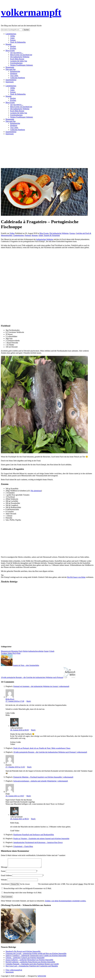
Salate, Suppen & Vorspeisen (49, 235)
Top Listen (14, 76)
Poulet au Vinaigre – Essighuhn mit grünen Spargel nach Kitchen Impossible (41, 839)
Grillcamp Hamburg (17, 78)
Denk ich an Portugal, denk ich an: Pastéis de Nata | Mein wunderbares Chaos (41, 748)
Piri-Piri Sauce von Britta (76, 577)
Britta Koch (10, 699)
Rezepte (8, 44)
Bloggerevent (6, 651)
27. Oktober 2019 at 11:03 (15, 767)
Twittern (4, 653)
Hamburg (13, 73)
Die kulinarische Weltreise (19, 57)
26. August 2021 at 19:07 (15, 796)
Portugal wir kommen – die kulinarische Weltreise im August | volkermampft (41, 686)
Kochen (13, 48)
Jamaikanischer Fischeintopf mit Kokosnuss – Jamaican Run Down (38, 842)
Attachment (5, 884)
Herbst (25, 651)
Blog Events (10, 50)
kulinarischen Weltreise (44, 239)
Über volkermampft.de (14, 970)
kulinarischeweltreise (36, 651)
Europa (13, 40)
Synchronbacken (16, 63)
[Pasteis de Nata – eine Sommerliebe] (7, 665)
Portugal (28, 235)
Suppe (46, 651)
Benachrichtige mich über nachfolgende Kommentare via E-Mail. (27, 888)
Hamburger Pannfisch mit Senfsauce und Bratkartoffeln (33, 835)
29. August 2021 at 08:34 (19, 819)
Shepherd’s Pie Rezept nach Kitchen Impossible (23, 951)
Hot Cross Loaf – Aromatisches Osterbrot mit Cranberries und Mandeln (32, 966)
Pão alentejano (36, 491)
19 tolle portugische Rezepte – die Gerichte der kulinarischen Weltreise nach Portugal (32, 677)
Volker (12, 233)
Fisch (20, 651)
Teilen (10, 653)
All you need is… (16, 53)
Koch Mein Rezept (17, 59)
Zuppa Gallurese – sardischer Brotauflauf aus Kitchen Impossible (29, 960)
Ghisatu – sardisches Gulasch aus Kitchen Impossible (25, 958)
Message (4, 867)
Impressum (10, 82)
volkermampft (31, 12)
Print (18, 653)
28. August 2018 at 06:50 (19, 730)
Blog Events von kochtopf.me (21, 55)
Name (3, 871)
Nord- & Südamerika (18, 42)
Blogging (14, 651)
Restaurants (10, 67)
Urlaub (51, 651)
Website (4, 880)
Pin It (14, 653)
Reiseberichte (15, 71)
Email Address (6, 875)
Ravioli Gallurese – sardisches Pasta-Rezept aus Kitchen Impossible (30, 962)
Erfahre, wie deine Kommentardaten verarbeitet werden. (65, 901)
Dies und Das (11, 69)
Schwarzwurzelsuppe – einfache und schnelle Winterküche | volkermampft (40, 781)
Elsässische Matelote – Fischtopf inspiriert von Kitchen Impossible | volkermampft (43, 777)
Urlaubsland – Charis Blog (23, 846)
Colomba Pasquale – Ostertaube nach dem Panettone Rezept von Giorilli (32, 964)
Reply (29, 701)
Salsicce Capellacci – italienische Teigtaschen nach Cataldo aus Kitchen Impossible (36, 956)
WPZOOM (42, 976)
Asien (12, 38)
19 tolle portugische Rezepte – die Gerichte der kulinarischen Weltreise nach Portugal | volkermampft (50, 752)
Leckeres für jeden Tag (18, 61)
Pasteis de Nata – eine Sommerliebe (26, 665)
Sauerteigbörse (11, 80)
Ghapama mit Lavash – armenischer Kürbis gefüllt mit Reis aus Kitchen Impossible (36, 953)
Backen (13, 46)
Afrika (12, 36)
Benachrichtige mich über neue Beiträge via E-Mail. (23, 893)
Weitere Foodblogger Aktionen (21, 65)
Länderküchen (11, 34)
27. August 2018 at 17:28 (15, 701)
